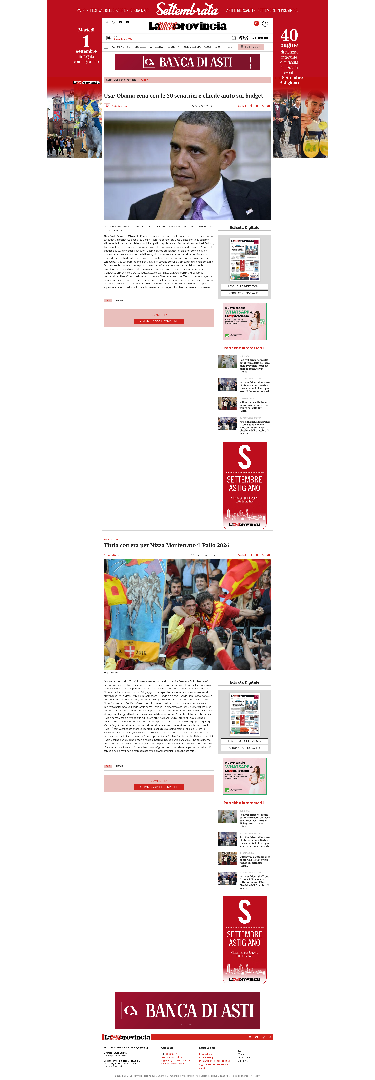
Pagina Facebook (109, 22)
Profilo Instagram (115, 22)
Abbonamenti (260, 38)
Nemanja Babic (111, 555)
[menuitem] (121, 47)
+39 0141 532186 (172, 1054)
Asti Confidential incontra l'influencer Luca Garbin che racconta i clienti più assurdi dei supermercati (255, 387)
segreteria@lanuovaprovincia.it (175, 1060)
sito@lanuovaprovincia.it (172, 1064)
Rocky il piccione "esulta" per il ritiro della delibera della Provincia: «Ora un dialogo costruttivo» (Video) (255, 365)
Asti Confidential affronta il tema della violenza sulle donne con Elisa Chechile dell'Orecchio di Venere (255, 427)
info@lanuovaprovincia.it (172, 1057)
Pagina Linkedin (129, 22)
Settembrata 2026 (123, 39)
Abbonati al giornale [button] (243, 293)
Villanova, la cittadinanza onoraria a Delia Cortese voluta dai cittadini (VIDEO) (255, 406)
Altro (145, 80)
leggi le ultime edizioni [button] (243, 286)
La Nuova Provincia (125, 79)
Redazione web (119, 106)
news (119, 300)
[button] (265, 24)
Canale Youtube (122, 22)
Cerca (256, 23)
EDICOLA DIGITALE (243, 38)
